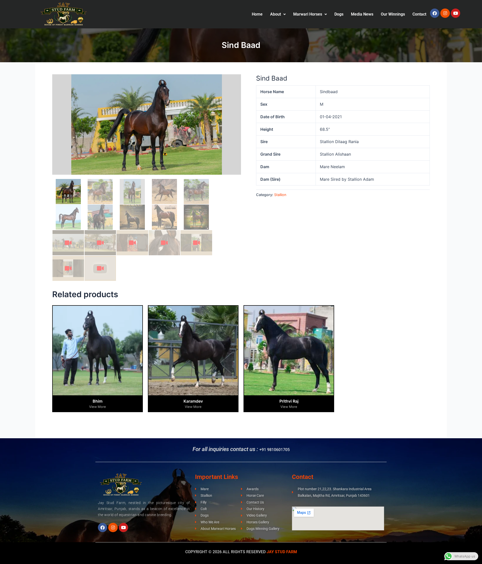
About (275, 14)
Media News (362, 14)
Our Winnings (393, 14)
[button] (277, 14)
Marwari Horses (307, 14)
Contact (419, 14)
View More (97, 406)
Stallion (280, 195)
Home (257, 14)
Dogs (338, 14)
